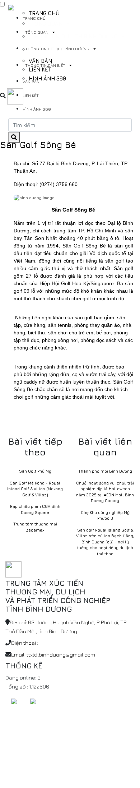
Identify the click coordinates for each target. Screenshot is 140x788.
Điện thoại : (24, 643)
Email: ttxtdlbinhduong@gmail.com (53, 655)
